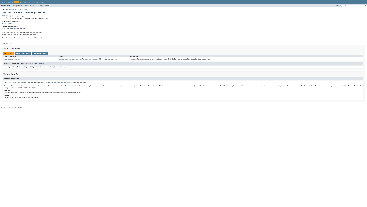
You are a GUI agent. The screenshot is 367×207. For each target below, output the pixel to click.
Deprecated (31, 2)
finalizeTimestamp (64, 59)
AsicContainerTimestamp (12, 59)
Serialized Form (7, 43)
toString (47, 67)
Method (25, 6)
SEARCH (337, 6)
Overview (4, 2)
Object (40, 63)
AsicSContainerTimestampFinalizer (14, 29)
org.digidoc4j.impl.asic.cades (18, 9)
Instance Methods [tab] (23, 53)
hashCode (22, 67)
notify (30, 67)
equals (6, 67)
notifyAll (38, 67)
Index (38, 2)
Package (10, 2)
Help (42, 2)
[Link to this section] (21, 48)
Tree (25, 2)
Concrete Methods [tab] (40, 53)
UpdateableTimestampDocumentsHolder (89, 59)
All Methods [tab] (8, 53)
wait (54, 67)
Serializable (6, 23)
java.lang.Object (7, 15)
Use (21, 2)
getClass (14, 67)
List (73, 59)
